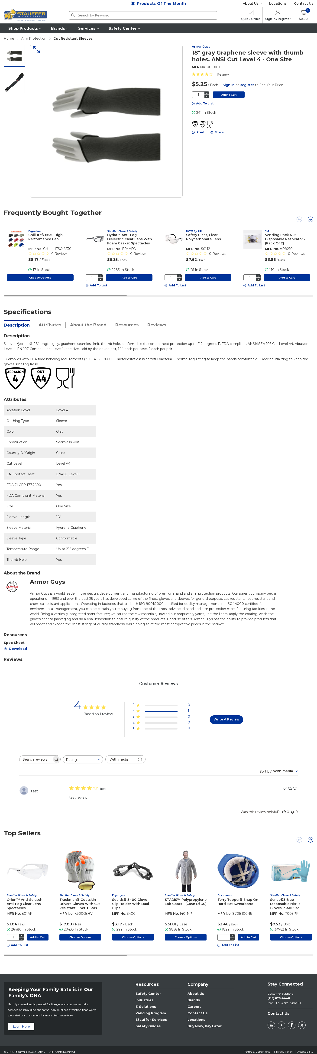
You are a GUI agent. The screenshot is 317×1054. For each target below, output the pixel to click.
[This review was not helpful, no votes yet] (292, 811)
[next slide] (310, 219)
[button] (25, 28)
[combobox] (83, 759)
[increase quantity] (206, 92)
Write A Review (226, 719)
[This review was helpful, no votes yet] (284, 811)
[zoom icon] (35, 50)
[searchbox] (35, 759)
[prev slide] (299, 219)
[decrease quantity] (206, 96)
